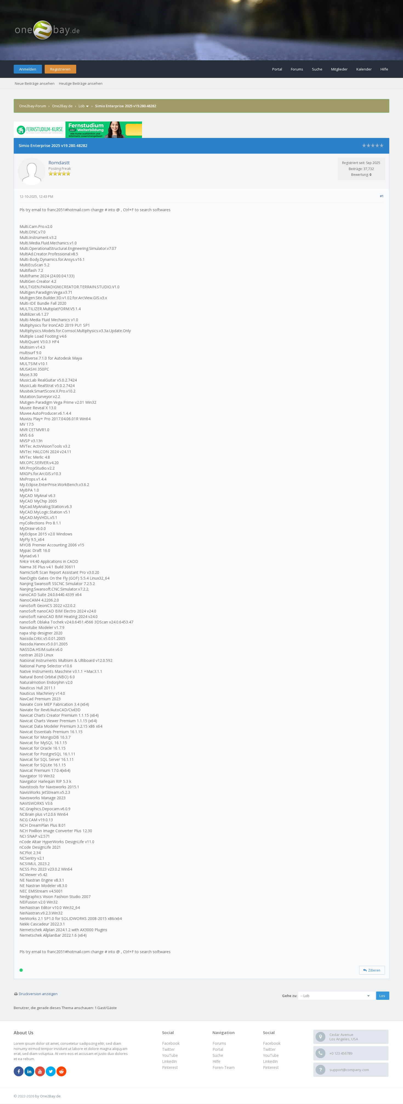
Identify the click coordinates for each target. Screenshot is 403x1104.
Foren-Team (223, 1067)
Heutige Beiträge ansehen (81, 83)
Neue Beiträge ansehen (35, 83)
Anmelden (27, 69)
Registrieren (60, 69)
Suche (317, 69)
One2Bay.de (62, 105)
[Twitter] (51, 1071)
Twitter (269, 1049)
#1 (382, 196)
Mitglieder (339, 69)
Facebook (271, 1043)
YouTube (271, 1055)
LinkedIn (270, 1061)
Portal (277, 69)
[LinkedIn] (29, 1071)
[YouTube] (40, 1071)
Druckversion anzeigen (38, 993)
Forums (297, 69)
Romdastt (59, 162)
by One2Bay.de (48, 1096)
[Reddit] (61, 1071)
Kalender (364, 69)
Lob (82, 105)
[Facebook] (19, 1071)
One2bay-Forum (32, 105)
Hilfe (384, 69)
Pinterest (271, 1067)
